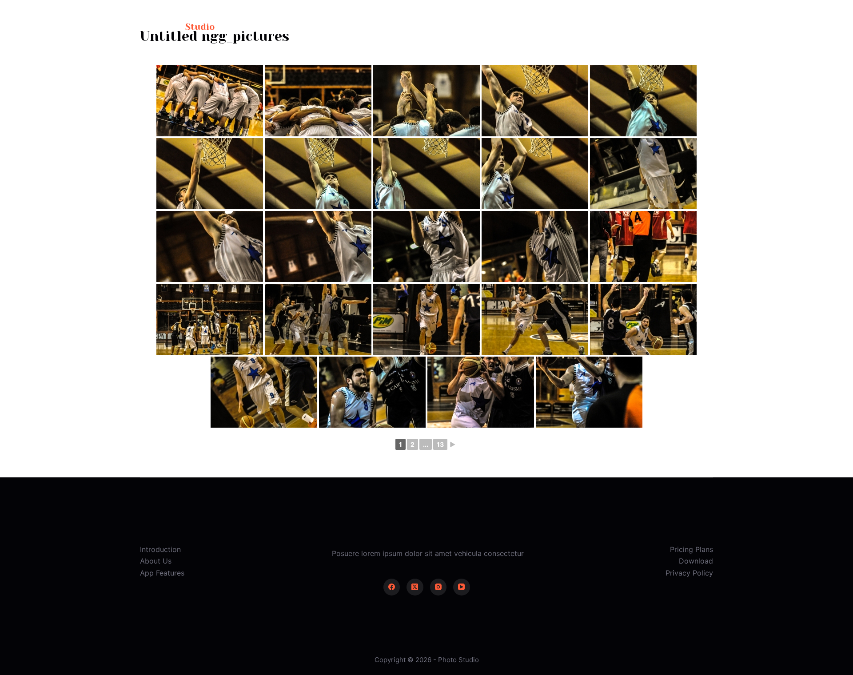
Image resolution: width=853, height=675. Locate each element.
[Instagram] (438, 587)
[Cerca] (609, 27)
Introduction (160, 549)
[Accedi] (633, 27)
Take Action (684, 26)
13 (440, 444)
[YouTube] (461, 587)
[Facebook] (391, 587)
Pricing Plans (691, 549)
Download (696, 560)
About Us (155, 560)
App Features (162, 572)
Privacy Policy (689, 572)
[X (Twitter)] (415, 587)
